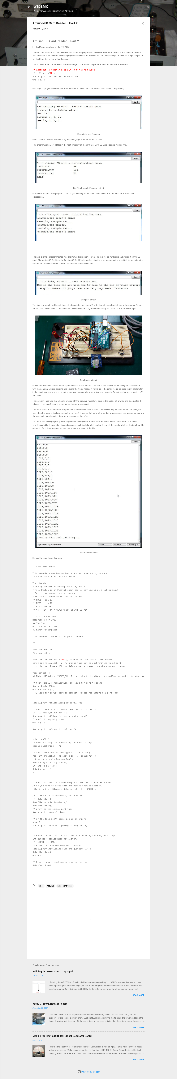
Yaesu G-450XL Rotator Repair (49, 1003)
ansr (41, 886)
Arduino (50, 886)
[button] (143, 23)
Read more (138, 995)
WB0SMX (41, 7)
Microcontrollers (65, 886)
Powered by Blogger (90, 1072)
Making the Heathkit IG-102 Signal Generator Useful (62, 1035)
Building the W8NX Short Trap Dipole (53, 971)
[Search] (148, 7)
